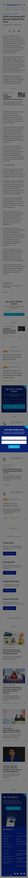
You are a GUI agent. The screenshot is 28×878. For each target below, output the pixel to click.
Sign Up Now (14, 446)
